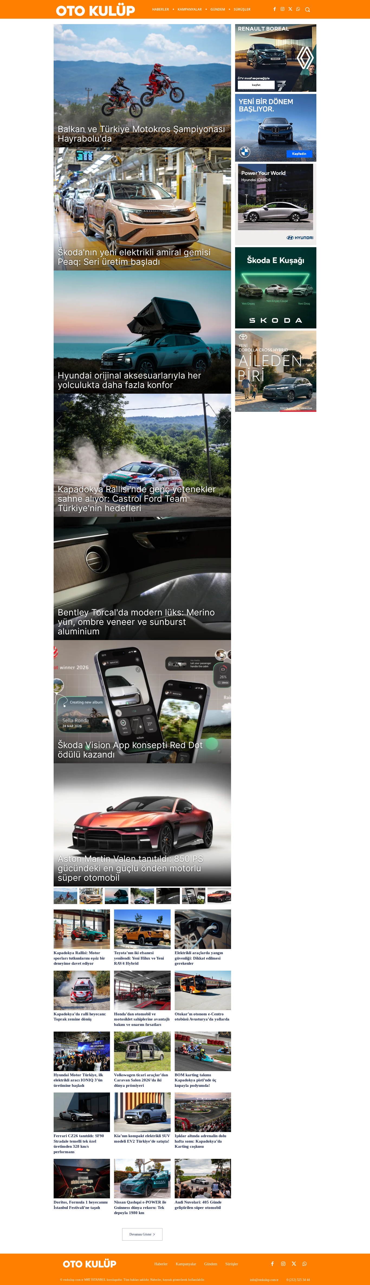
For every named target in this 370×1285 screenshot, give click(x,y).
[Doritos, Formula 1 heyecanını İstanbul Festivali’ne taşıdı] (82, 1178)
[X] (290, 9)
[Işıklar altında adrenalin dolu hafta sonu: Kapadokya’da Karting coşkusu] (203, 1112)
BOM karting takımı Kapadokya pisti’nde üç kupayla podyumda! (195, 1080)
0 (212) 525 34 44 (298, 1280)
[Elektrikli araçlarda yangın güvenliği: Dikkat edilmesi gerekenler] (203, 929)
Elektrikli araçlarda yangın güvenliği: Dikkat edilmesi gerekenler (199, 958)
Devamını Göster (140, 1234)
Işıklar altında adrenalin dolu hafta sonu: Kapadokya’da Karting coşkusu (200, 1141)
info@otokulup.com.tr (264, 1280)
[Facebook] (274, 9)
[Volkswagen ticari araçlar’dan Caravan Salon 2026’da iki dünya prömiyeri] (142, 1051)
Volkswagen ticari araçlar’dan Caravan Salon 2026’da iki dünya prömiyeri (141, 1080)
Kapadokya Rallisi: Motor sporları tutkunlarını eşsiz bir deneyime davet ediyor (79, 958)
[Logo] (91, 1264)
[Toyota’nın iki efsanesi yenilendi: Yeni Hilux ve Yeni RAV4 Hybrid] (142, 929)
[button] (307, 9)
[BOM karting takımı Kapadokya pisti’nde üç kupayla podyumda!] (203, 1051)
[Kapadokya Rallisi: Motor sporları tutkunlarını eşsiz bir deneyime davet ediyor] (82, 929)
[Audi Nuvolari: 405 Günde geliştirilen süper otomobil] (203, 1178)
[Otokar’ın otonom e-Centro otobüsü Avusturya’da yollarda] (203, 990)
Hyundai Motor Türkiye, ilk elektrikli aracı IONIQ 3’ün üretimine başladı (78, 1080)
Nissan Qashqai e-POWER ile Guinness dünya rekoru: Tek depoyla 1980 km (140, 1207)
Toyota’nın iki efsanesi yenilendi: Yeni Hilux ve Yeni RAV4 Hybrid (139, 958)
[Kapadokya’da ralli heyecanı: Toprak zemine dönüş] (82, 990)
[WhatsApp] (298, 9)
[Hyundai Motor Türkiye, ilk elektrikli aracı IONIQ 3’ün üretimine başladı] (82, 1051)
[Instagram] (282, 9)
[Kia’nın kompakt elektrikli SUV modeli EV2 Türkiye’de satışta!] (142, 1112)
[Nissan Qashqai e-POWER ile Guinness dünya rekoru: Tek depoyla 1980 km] (142, 1178)
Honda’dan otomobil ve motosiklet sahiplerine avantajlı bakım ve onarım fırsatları (142, 1019)
